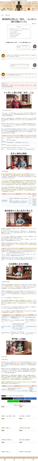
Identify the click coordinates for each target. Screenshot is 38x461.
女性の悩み (3, 395)
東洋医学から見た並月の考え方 (16, 33)
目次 (17, 26)
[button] (25, 401)
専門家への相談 (13, 36)
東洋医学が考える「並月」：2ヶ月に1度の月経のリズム (19, 28)
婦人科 (12, 395)
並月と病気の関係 (13, 32)
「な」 (8, 395)
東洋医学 (22, 395)
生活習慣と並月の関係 (14, 35)
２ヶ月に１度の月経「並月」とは (16, 30)
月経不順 (18, 395)
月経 (14, 395)
